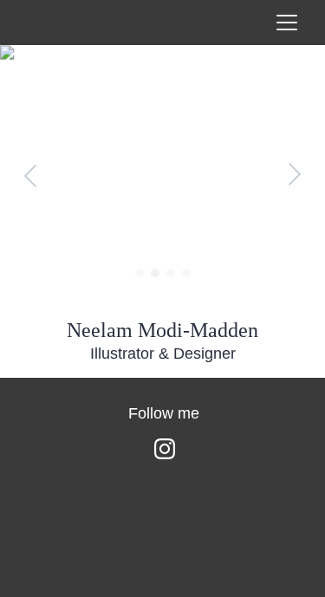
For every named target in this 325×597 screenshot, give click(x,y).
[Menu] (286, 22)
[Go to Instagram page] (164, 448)
